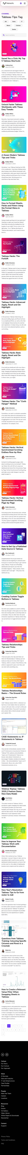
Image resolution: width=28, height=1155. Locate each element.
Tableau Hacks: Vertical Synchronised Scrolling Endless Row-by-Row (12, 450)
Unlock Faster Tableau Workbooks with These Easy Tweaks (12, 107)
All (6, 21)
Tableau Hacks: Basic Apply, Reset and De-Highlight (11, 355)
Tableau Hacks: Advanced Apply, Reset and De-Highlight (13, 304)
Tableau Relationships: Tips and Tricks (12, 645)
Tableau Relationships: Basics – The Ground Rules (14, 692)
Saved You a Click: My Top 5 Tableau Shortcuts (13, 59)
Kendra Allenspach (10, 851)
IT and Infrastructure (8, 1081)
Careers (3, 1096)
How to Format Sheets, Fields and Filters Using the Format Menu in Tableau (12, 207)
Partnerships (5, 1086)
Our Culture (5, 1066)
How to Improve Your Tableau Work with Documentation (11, 844)
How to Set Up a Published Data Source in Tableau (14, 547)
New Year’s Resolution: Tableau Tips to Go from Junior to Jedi (13, 892)
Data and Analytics (7, 1078)
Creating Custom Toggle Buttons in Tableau (13, 597)
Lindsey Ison (9, 65)
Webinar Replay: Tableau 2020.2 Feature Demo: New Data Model (13, 791)
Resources (4, 1104)
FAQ (2, 1144)
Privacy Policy (5, 1136)
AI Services (4, 1076)
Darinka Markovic (10, 603)
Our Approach (5, 1068)
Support (3, 1126)
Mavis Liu (8, 950)
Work (3, 1074)
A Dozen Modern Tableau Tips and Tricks (13, 156)
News (8, 25)
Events (3, 1108)
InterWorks (9, 3)
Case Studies (5, 1083)
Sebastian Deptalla (11, 651)
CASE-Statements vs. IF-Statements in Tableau (13, 738)
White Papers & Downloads (10, 1115)
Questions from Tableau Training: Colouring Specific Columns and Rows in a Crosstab (14, 942)
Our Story (4, 1064)
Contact (3, 1123)
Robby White (9, 114)
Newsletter (5, 1118)
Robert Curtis (9, 899)
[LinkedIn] (3, 1056)
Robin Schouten (10, 263)
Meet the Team (6, 1093)
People (3, 1091)
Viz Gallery (4, 1111)
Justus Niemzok (10, 1001)
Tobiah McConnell (10, 743)
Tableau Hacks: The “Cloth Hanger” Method (14, 402)
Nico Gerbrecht (9, 553)
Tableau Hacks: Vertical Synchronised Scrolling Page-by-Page (12, 500)
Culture (18, 25)
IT (21, 21)
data (13, 21)
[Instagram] (6, 1056)
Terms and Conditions (8, 1140)
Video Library (5, 1113)
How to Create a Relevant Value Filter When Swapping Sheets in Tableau (14, 993)
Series (14, 29)
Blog (2, 1106)
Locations (4, 1098)
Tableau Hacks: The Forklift (11, 257)
